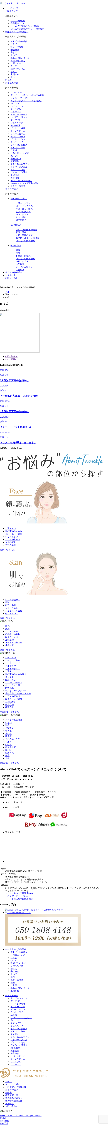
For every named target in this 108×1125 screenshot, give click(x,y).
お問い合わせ (11, 278)
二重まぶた (10, 528)
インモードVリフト (20, 98)
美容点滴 (15, 175)
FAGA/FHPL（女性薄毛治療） (25, 183)
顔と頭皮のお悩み (19, 198)
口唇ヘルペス (17, 63)
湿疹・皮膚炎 (17, 47)
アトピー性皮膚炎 (19, 41)
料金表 (8, 80)
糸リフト (15, 156)
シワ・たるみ (22, 214)
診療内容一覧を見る (9, 763)
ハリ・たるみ (22, 261)
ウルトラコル (17, 92)
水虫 (13, 77)
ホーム (8, 1081)
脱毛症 (14, 72)
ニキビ (14, 44)
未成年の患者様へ (13, 272)
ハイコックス (17, 106)
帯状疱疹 (15, 50)
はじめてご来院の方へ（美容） (25, 26)
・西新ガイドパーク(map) (17, 896)
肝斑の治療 (21, 232)
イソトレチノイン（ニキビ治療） (26, 101)
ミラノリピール (18, 131)
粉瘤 (7, 755)
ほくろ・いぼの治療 (25, 241)
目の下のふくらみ (24, 206)
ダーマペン (16, 120)
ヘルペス (9, 742)
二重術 (14, 150)
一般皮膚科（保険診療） (16, 32)
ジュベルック (17, 123)
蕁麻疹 (8, 736)
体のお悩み (16, 245)
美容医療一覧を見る (9, 712)
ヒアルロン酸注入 (19, 145)
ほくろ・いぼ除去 (19, 172)
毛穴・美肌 (10, 605)
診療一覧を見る (7, 550)
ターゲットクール (19, 114)
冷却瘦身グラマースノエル (18, 693)
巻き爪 (14, 52)
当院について (11, 11)
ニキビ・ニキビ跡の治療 (27, 238)
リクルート (10, 275)
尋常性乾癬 (10, 747)
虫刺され (15, 74)
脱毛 (18, 250)
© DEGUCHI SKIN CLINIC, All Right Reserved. (20, 1115)
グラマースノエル (19, 167)
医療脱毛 (15, 161)
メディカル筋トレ (24, 267)
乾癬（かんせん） (19, 69)
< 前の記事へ (11, 356)
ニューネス (16, 112)
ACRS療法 (15, 125)
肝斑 (7, 602)
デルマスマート (18, 136)
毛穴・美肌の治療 (24, 235)
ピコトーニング (18, 139)
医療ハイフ (16, 158)
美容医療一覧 (11, 83)
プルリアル (16, 109)
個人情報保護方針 (13, 1101)
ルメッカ (15, 103)
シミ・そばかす (12, 600)
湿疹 (7, 725)
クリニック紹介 (18, 21)
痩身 (18, 253)
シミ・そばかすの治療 (26, 230)
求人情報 (9, 1103)
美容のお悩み (11, 189)
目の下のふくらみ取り (21, 153)
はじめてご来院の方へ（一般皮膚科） (28, 29)
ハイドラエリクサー (20, 117)
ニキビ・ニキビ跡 (13, 611)
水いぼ (14, 55)
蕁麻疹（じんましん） (21, 58)
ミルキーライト (18, 142)
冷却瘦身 (20, 264)
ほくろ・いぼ (11, 613)
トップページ (11, 8)
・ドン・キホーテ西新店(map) (19, 893)
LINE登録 (4, 1121)
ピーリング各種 (18, 128)
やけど (14, 66)
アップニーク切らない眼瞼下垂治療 (27, 95)
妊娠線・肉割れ (23, 256)
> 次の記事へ (11, 359)
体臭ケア (20, 270)
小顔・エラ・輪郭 (24, 209)
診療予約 (4, 1123)
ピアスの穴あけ (18, 169)
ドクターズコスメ (19, 186)
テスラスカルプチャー (21, 164)
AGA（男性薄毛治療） (21, 180)
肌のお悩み (16, 225)
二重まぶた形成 (23, 203)
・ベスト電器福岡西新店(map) (19, 899)
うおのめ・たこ (18, 61)
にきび (8, 722)
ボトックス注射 (18, 147)
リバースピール (18, 134)
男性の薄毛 (21, 220)
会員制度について (19, 23)
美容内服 (15, 178)
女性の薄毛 (21, 217)
